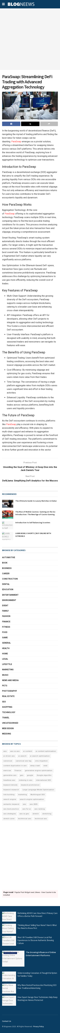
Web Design (8, 728)
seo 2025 (33, 804)
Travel (5, 718)
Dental (6, 584)
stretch (36, 814)
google (30, 775)
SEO (4, 702)
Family (5, 611)
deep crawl (35, 766)
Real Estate (8, 696)
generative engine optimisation (38, 770)
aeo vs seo (15, 751)
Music (5, 675)
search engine (9, 799)
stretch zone (9, 819)
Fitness (6, 627)
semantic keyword (11, 804)
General (6, 643)
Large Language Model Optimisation (38, 790)
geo (21, 775)
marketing (22, 795)
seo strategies (9, 814)
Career (5, 573)
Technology (8, 712)
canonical (7, 761)
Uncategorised (10, 723)
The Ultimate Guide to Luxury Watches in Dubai (36, 501)
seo (24, 804)
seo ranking (39, 809)
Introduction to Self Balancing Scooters (32, 522)
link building (9, 795)
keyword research (11, 790)
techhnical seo (24, 819)
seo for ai (26, 809)
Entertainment (10, 595)
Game (5, 637)
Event (5, 605)
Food (4, 632)
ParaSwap (16, 141)
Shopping (7, 707)
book (4, 563)
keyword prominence (30, 785)
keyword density (10, 785)
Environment (9, 600)
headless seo (9, 780)
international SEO (43, 780)
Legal (5, 659)
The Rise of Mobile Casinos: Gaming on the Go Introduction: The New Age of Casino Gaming (35, 513)
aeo (5, 751)
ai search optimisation (40, 756)
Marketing (8, 669)
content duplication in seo (15, 766)
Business (7, 568)
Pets (4, 686)
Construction (10, 579)
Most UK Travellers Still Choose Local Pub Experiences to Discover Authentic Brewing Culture (35, 940)
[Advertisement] (30, 40)
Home (5, 654)
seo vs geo (24, 814)
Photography (9, 691)
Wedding (6, 734)
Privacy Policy (38, 1027)
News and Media (10, 680)
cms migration (41, 761)
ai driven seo (9, 756)
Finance (6, 621)
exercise (7, 770)
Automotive (8, 557)
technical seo (41, 819)
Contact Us (6, 1021)
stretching (46, 814)
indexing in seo (25, 780)
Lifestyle (7, 664)
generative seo (9, 775)
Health (5, 648)
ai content (27, 751)
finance (18, 770)
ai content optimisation (46, 751)
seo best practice (11, 809)
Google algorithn (44, 775)
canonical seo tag (23, 761)
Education (7, 589)
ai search (22, 756)
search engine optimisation (32, 799)
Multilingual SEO (38, 795)
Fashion (6, 616)
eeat (45, 766)
